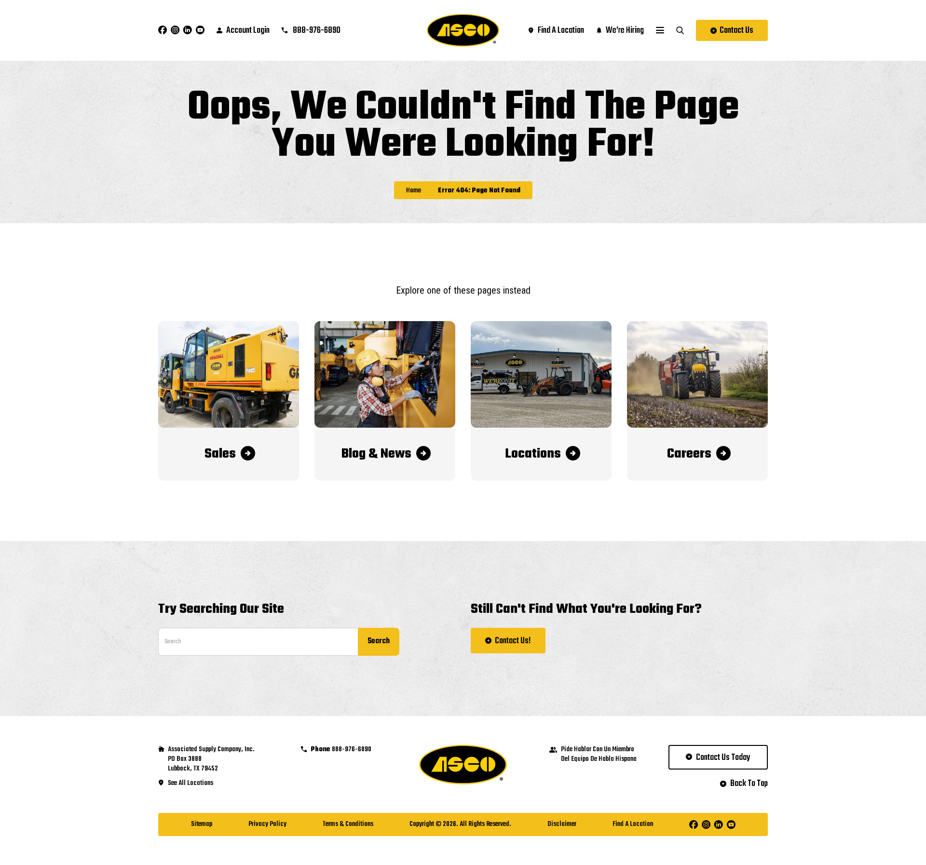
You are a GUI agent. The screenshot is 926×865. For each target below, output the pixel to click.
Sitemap (201, 824)
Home (413, 191)
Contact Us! (513, 641)
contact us (736, 31)
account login (248, 31)
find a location (561, 31)
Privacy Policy (267, 824)
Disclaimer (561, 824)
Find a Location (633, 824)
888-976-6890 (315, 31)
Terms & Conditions (348, 824)
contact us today (723, 758)
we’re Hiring (625, 31)
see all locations (190, 783)
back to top (749, 784)
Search (379, 641)
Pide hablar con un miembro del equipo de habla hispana (599, 754)
